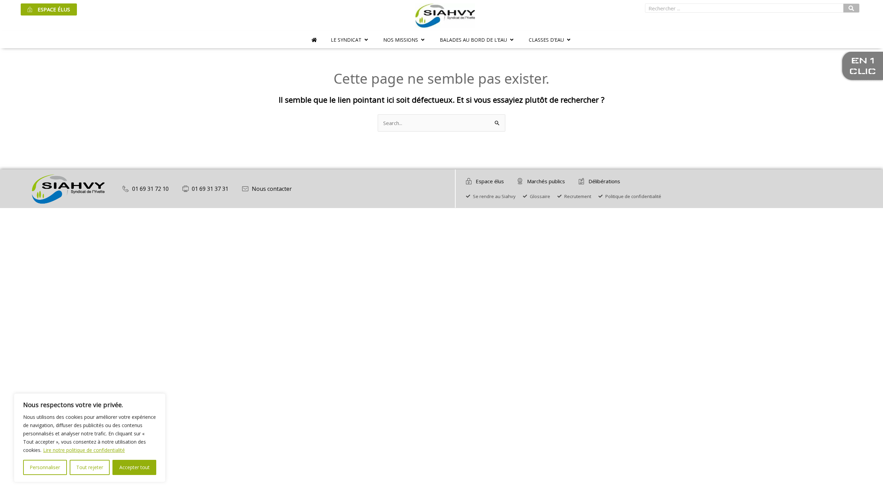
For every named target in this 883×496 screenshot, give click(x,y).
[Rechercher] (851, 8)
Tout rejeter (89, 467)
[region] (90, 437)
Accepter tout (134, 467)
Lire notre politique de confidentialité (84, 450)
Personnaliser (45, 467)
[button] (350, 39)
